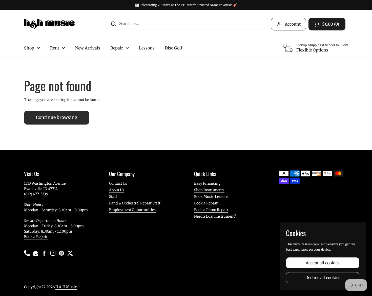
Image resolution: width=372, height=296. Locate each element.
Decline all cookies (322, 277)
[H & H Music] (49, 24)
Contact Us (118, 183)
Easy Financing (207, 183)
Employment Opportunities (132, 209)
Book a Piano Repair (211, 209)
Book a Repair (36, 236)
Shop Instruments (209, 190)
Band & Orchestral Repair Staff (134, 203)
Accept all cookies (323, 262)
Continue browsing (56, 117)
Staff (113, 196)
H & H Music (66, 287)
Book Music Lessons (211, 196)
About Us (116, 190)
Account (293, 24)
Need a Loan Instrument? (215, 216)
